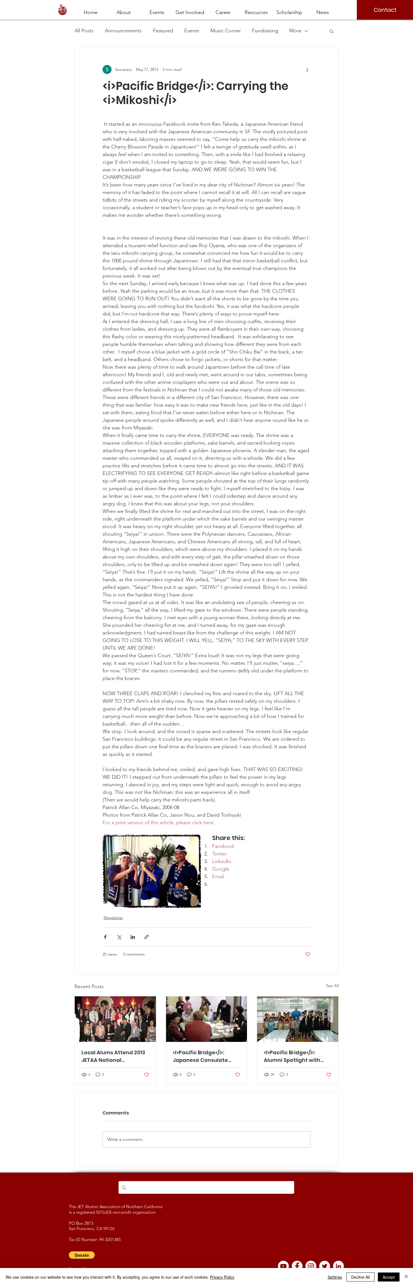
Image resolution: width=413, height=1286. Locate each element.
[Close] (406, 1277)
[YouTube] (283, 1266)
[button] (223, 10)
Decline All (360, 1277)
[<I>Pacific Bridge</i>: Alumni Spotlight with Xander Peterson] (297, 1019)
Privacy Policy (222, 1277)
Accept (389, 1277)
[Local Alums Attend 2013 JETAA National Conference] (115, 1019)
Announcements (123, 31)
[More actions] (307, 69)
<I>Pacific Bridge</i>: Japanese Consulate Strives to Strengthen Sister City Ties (201, 1056)
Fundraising (265, 31)
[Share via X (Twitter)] (119, 937)
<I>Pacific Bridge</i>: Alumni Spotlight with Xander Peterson (292, 1056)
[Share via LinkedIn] (132, 937)
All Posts (84, 31)
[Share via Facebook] (105, 937)
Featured (163, 31)
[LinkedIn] (338, 1266)
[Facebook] (297, 1266)
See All (332, 985)
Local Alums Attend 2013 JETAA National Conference (113, 1056)
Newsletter (113, 917)
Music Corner (225, 31)
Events (191, 31)
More (295, 31)
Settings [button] (335, 1277)
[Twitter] (324, 1266)
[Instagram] (310, 1266)
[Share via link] (146, 937)
